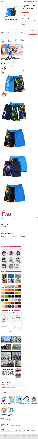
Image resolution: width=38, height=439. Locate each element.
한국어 (23, 435)
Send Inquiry (32, 34)
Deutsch (18, 435)
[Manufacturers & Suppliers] (4, 1)
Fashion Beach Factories (8, 430)
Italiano (16, 435)
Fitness (19, 421)
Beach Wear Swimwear (24, 430)
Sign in (36, 1)
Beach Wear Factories (13, 430)
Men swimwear (2, 421)
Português (10, 435)
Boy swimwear (11, 421)
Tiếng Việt (31, 435)
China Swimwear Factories (18, 430)
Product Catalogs (8, 419)
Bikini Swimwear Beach (29, 430)
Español (7, 435)
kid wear (1, 422)
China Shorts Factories (3, 430)
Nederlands (20, 435)
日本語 (25, 435)
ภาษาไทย (28, 435)
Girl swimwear (29, 420)
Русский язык (14, 435)
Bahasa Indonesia (34, 435)
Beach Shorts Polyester (34, 430)
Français (11, 435)
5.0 (30, 30)
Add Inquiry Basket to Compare (11, 21)
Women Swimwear (11, 420)
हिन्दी (26, 435)
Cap (19, 422)
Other (1, 420)
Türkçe (29, 435)
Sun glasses (11, 422)
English (6, 435)
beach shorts (29, 421)
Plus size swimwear (20, 420)
